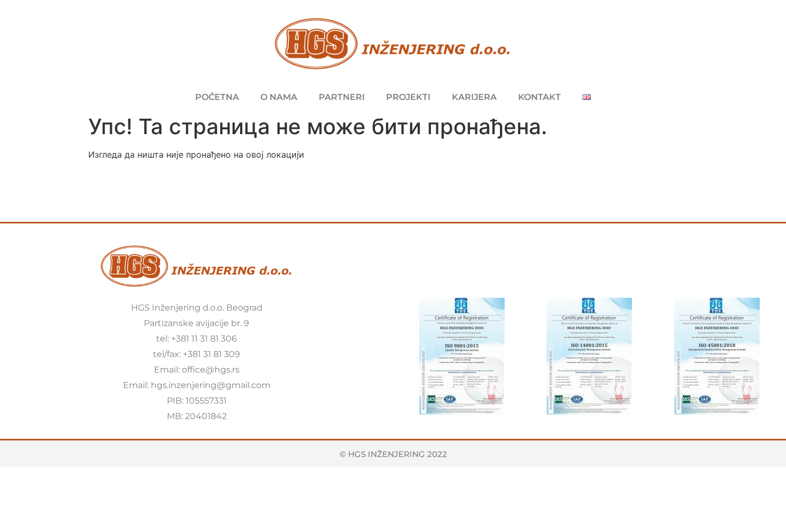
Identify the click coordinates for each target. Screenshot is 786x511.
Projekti (408, 97)
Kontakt (539, 97)
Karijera (474, 97)
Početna (217, 97)
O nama (278, 97)
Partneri (342, 97)
